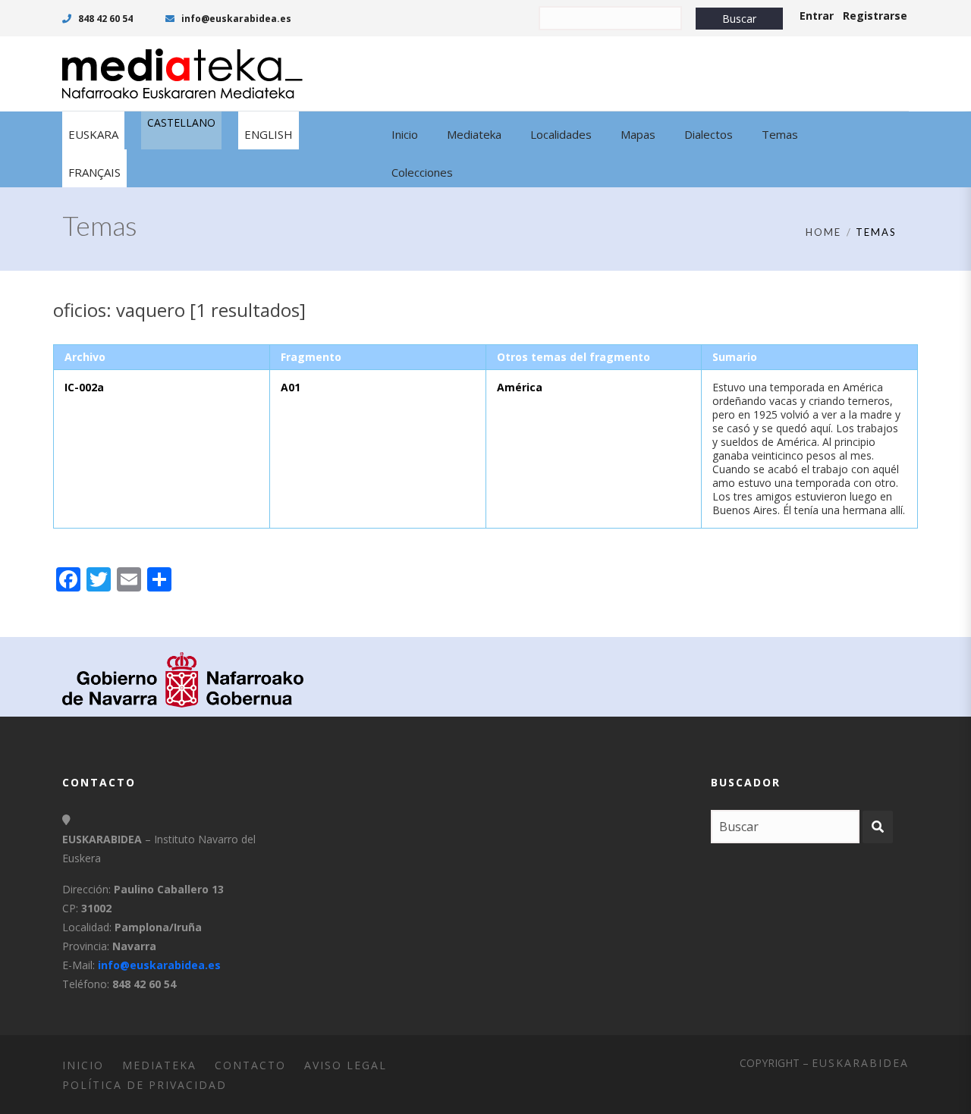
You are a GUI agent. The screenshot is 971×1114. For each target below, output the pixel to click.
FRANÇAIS (94, 172)
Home (823, 232)
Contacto (250, 1065)
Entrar (817, 15)
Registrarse (875, 15)
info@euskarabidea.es (235, 18)
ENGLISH (268, 134)
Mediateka (159, 1065)
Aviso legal (345, 1065)
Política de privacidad (144, 1085)
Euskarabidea (860, 1063)
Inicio (83, 1065)
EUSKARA (93, 134)
